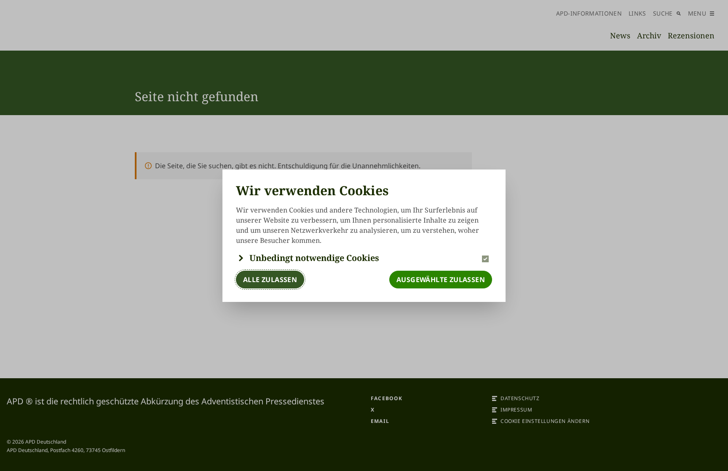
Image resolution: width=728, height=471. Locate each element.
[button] (364, 258)
